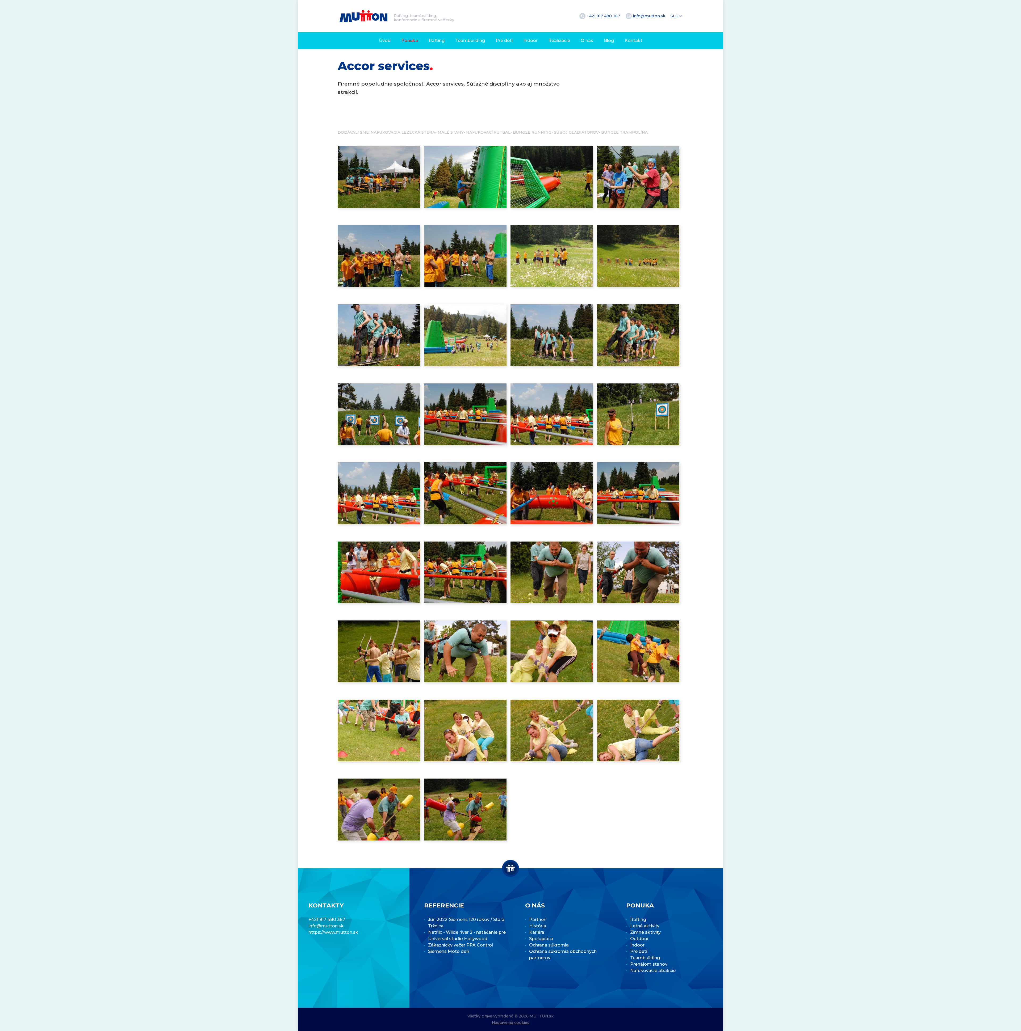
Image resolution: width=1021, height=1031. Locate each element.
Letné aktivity (644, 925)
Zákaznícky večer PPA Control (460, 945)
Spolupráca (541, 938)
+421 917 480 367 (604, 16)
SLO (675, 16)
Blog (609, 40)
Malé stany (451, 132)
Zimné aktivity (645, 932)
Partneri (537, 919)
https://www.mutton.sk (333, 932)
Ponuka (409, 40)
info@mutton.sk (649, 16)
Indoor (530, 40)
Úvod (385, 40)
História (537, 925)
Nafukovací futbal (488, 132)
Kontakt (633, 40)
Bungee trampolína (624, 132)
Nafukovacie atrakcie (653, 970)
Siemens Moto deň (448, 951)
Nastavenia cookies (510, 1022)
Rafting (437, 40)
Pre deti (504, 40)
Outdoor (639, 938)
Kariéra (536, 932)
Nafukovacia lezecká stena (403, 132)
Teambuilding (470, 40)
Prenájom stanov (648, 964)
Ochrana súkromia (549, 945)
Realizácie (559, 40)
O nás (587, 40)
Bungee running (532, 132)
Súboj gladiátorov (576, 132)
